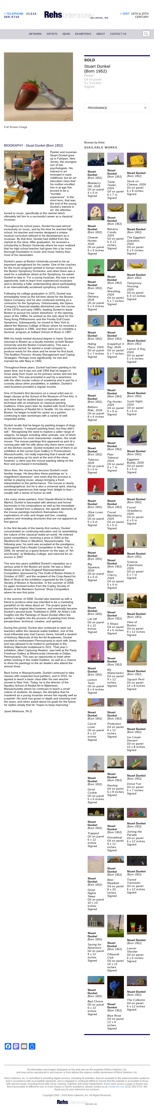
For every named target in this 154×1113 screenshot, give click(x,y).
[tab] (117, 108)
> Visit (125, 13)
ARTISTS (52, 34)
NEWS (66, 34)
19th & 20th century (140, 15)
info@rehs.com (116, 1086)
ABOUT (100, 34)
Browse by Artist (94, 142)
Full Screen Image (15, 127)
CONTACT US (118, 34)
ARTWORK (35, 34)
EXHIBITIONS (83, 34)
